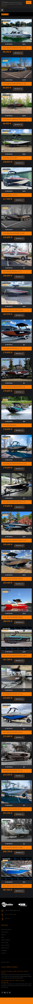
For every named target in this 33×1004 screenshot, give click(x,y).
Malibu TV (4, 934)
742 (24, 44)
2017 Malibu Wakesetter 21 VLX (14, 84)
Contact (3, 953)
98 (24, 421)
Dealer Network (5, 940)
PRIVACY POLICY (5, 962)
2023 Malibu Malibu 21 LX (12, 272)
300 (24, 191)
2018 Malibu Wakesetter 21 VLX (14, 48)
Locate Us (7, 918)
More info (4, 5)
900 (24, 154)
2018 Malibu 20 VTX (10, 195)
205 (24, 306)
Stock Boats (4, 932)
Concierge (4, 950)
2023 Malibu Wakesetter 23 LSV (14, 464)
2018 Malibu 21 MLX (10, 158)
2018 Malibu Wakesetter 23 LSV (14, 119)
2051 (24, 115)
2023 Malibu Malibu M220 (12, 809)
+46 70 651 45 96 (11, 914)
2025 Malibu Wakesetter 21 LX (14, 387)
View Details (9, 44)
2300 (24, 79)
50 (24, 882)
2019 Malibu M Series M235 (13, 310)
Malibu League (5, 947)
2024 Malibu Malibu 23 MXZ (13, 847)
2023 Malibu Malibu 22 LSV (13, 694)
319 (24, 613)
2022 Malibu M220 (9, 425)
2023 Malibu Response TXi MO (14, 233)
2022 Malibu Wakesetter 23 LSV (14, 540)
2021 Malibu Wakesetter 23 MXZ (15, 655)
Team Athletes (5, 945)
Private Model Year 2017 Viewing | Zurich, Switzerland (13, 981)
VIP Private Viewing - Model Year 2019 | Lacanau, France (15, 972)
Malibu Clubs (4, 942)
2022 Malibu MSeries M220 (13, 617)
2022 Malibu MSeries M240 (13, 886)
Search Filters (4, 14)
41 (24, 728)
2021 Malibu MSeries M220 (13, 579)
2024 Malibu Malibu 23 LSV (13, 771)
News (2, 937)
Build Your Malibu (6, 929)
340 (24, 459)
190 (24, 229)
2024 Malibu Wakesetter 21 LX (14, 502)
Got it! (28, 2)
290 (24, 651)
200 (24, 575)
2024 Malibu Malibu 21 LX (12, 348)
